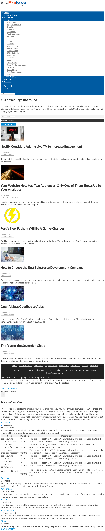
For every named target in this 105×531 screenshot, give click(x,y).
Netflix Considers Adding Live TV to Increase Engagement (41, 146)
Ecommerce (11, 31)
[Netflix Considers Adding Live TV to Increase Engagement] (12, 140)
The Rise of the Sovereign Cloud (23, 346)
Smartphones (12, 60)
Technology (11, 67)
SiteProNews (29, 370)
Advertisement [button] (7, 510)
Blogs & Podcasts (14, 24)
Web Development (14, 72)
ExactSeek (17, 370)
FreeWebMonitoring (54, 373)
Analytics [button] (5, 499)
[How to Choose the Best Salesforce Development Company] (12, 261)
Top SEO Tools (51, 365)
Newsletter (8, 17)
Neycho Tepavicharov (9, 197)
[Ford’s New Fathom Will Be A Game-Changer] (12, 222)
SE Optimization (13, 53)
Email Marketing (13, 34)
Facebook (11, 36)
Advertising (11, 22)
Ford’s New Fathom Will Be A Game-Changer (32, 228)
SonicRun (73, 370)
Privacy (85, 365)
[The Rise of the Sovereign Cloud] (12, 339)
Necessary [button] (5, 422)
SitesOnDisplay (54, 370)
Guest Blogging (10, 77)
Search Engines (13, 48)
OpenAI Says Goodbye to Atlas (22, 306)
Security (10, 58)
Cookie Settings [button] (8, 388)
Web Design (12, 69)
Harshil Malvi (6, 275)
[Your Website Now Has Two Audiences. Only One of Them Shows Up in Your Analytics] (12, 179)
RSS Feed (7, 81)
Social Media (12, 62)
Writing (10, 74)
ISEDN (65, 370)
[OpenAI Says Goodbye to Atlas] (12, 300)
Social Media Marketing (16, 65)
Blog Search (41, 370)
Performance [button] (6, 489)
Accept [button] (19, 388)
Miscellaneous (13, 46)
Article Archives (10, 15)
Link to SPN (38, 365)
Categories (8, 20)
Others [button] (4, 521)
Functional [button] (5, 478)
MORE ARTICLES (8, 124)
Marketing (11, 43)
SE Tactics (11, 55)
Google (10, 41)
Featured (10, 39)
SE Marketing (12, 50)
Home (6, 12)
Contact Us (75, 365)
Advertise (8, 79)
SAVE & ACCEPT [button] (8, 529)
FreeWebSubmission (87, 370)
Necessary (7, 425)
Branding (10, 27)
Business (10, 29)
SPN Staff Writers (7, 154)
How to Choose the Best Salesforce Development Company (42, 267)
